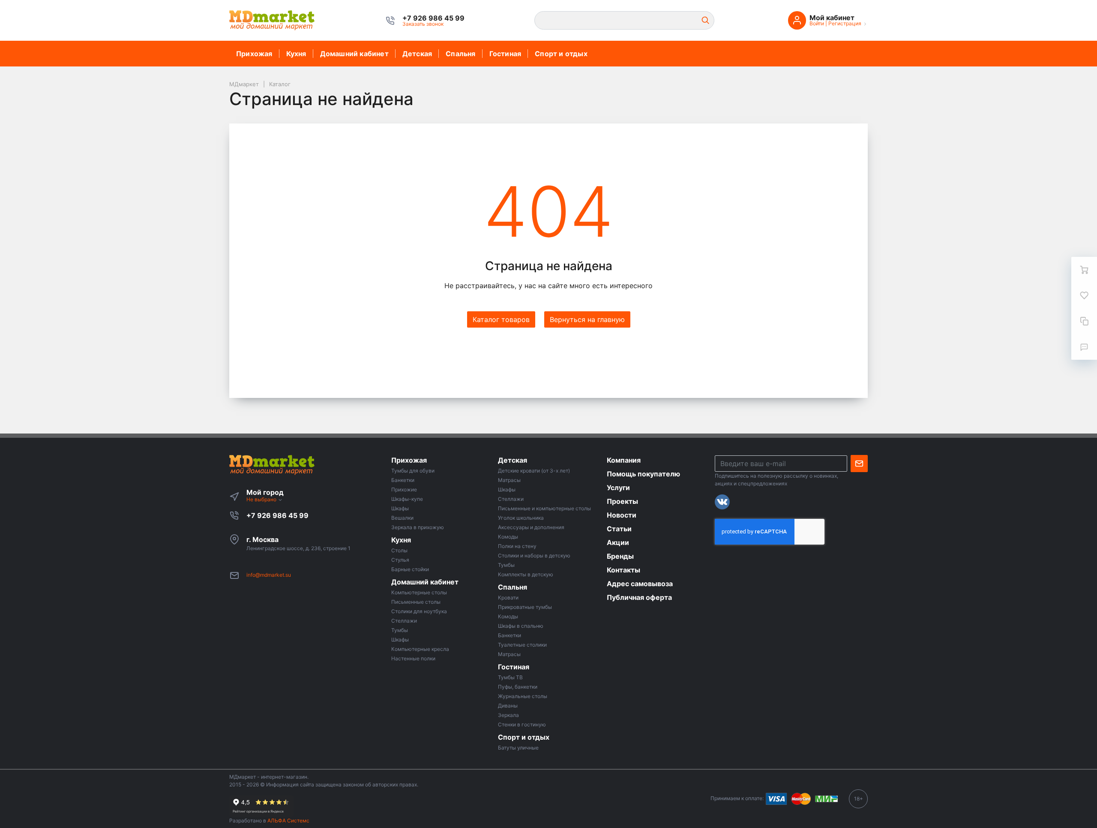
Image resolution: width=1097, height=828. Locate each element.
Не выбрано (262, 499)
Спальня (460, 53)
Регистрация (844, 23)
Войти (816, 23)
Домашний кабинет (354, 53)
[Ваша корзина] (1084, 270)
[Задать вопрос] (1084, 347)
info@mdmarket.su (268, 575)
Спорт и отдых (561, 53)
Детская (417, 53)
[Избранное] (1084, 295)
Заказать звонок (423, 24)
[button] (433, 18)
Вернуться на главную (587, 319)
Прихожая (254, 53)
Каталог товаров (501, 319)
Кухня (296, 53)
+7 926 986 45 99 (277, 515)
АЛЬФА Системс (287, 820)
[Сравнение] (1084, 321)
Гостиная (505, 53)
